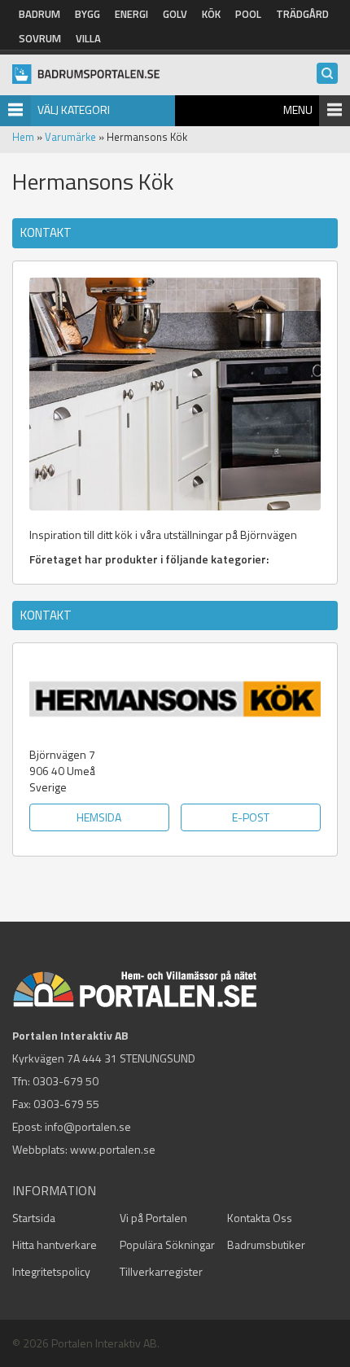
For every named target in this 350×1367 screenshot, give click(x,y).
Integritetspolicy (51, 1271)
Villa (88, 38)
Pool (248, 14)
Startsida (33, 1217)
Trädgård (302, 14)
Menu (298, 109)
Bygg (87, 14)
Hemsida (99, 817)
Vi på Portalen (153, 1217)
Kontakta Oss (259, 1217)
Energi (131, 14)
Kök (211, 14)
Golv (175, 14)
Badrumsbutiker (266, 1244)
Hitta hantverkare (54, 1244)
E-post (250, 817)
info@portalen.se (88, 1126)
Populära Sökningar (167, 1244)
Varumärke (70, 137)
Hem (23, 137)
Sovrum (40, 38)
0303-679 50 (65, 1080)
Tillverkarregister (161, 1271)
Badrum (39, 14)
